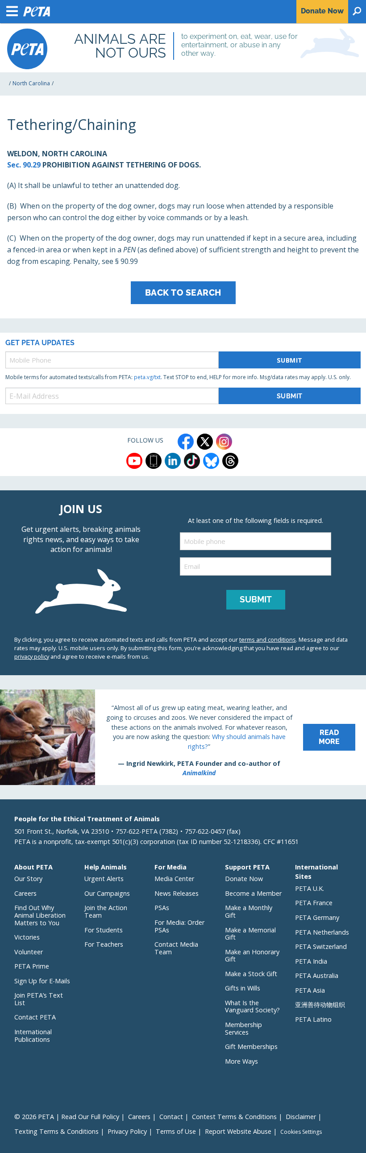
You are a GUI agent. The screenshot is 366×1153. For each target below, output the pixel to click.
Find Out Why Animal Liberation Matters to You (40, 915)
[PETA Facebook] (186, 442)
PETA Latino (313, 1019)
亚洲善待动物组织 (320, 1004)
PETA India (311, 961)
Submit (290, 360)
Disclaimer (301, 1116)
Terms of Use (176, 1131)
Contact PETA (35, 1017)
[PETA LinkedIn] (173, 461)
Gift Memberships (251, 1046)
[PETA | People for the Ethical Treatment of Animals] (27, 49)
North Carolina (31, 83)
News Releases (176, 893)
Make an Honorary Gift (252, 956)
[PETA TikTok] (192, 461)
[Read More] (183, 737)
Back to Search (183, 292)
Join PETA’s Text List (38, 999)
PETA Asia (310, 990)
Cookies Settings (301, 1132)
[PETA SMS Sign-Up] (154, 461)
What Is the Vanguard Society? (252, 1006)
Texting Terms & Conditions (56, 1131)
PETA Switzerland (321, 946)
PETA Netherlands (322, 932)
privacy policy (31, 656)
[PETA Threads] (230, 461)
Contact (171, 1116)
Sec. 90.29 (24, 165)
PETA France (314, 902)
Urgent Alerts (104, 878)
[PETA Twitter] (205, 442)
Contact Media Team (176, 948)
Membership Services (243, 1028)
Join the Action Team (105, 911)
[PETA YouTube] (134, 461)
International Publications (33, 1036)
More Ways (241, 1061)
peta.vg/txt (147, 377)
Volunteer (28, 952)
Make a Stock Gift (251, 973)
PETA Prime (31, 966)
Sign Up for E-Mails (42, 981)
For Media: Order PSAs (179, 926)
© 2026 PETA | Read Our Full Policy (66, 1116)
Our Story (28, 878)
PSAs (161, 907)
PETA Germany (317, 917)
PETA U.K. (309, 888)
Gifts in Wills (242, 988)
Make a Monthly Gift (248, 911)
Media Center (174, 878)
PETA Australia (316, 975)
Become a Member (253, 893)
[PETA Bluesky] (211, 461)
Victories (27, 937)
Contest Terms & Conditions (234, 1116)
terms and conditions (267, 639)
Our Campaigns (107, 893)
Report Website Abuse (238, 1131)
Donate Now (244, 878)
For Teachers (103, 944)
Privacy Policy (127, 1131)
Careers (25, 893)
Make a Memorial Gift (250, 934)
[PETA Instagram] (224, 442)
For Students (103, 930)
